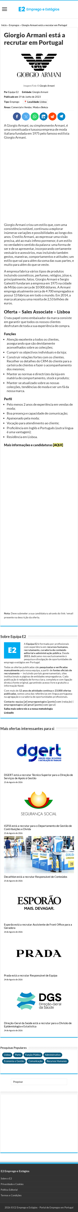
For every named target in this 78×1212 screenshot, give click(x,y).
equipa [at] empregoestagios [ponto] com (38, 701)
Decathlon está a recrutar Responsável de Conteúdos (35, 876)
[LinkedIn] (44, 116)
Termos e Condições (11, 1195)
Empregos (14, 25)
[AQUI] (58, 445)
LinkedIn (9, 712)
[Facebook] (17, 116)
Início (4, 25)
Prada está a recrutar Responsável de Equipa (30, 975)
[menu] (4, 10)
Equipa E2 (13, 92)
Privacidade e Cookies (12, 1184)
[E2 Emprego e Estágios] (39, 9)
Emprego (14, 101)
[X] (26, 116)
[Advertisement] (39, 181)
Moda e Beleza (40, 107)
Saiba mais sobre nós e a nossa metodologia (28, 708)
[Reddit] (52, 116)
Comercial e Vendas (21, 107)
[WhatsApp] (35, 116)
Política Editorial (9, 1189)
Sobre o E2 (6, 1178)
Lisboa (43, 101)
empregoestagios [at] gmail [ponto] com (26, 704)
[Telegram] (61, 116)
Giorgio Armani (47, 85)
